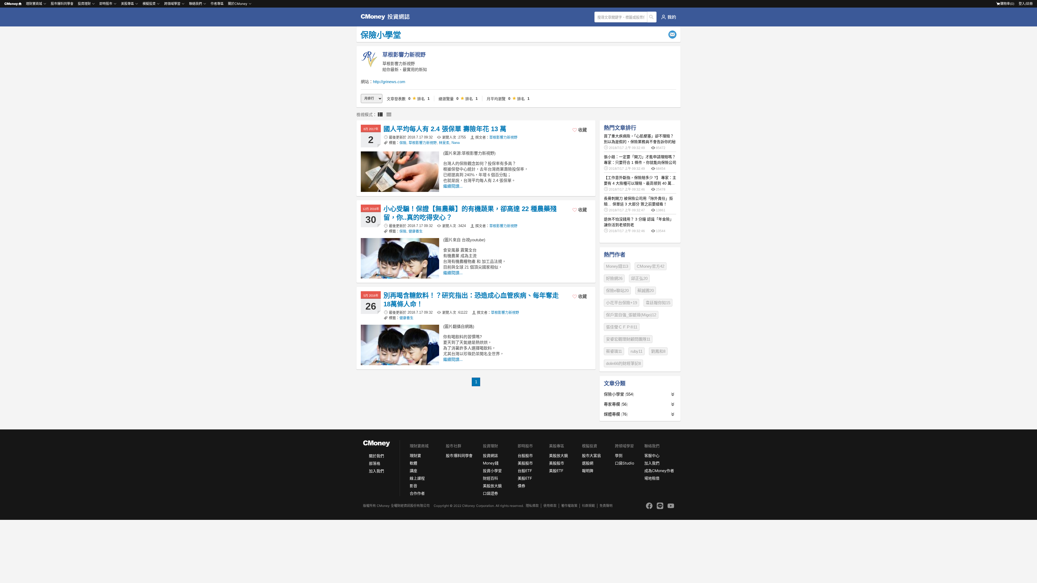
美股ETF (525, 478)
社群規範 (588, 506)
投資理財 (84, 4)
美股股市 (525, 463)
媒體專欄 (615, 414)
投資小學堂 (492, 470)
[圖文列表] (380, 114)
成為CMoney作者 (659, 470)
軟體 (413, 463)
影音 (413, 485)
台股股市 (525, 455)
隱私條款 (532, 506)
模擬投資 (149, 4)
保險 (402, 143)
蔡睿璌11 (614, 351)
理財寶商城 (34, 4)
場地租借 (651, 478)
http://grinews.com (389, 81)
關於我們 (376, 455)
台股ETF (525, 470)
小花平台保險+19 (621, 302)
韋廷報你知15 (658, 302)
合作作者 (417, 493)
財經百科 (490, 478)
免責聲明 (606, 506)
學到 (618, 455)
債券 (521, 485)
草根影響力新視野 (503, 137)
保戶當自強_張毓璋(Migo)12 (631, 315)
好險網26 (614, 278)
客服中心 (651, 455)
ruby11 (636, 351)
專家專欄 (615, 404)
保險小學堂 (618, 394)
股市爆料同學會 (62, 4)
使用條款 (549, 506)
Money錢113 (617, 266)
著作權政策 (569, 506)
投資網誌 (490, 455)
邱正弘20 (639, 278)
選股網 (587, 463)
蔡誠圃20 (645, 290)
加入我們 (376, 471)
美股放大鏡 (492, 485)
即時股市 (105, 4)
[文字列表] (388, 114)
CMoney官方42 (650, 266)
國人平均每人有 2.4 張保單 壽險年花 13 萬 (444, 129)
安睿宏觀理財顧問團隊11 (628, 339)
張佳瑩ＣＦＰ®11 (621, 327)
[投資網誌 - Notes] (388, 17)
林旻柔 (444, 143)
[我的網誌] (668, 17)
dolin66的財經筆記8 (623, 363)
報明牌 (587, 470)
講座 (413, 470)
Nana (456, 143)
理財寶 (415, 455)
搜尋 (652, 17)
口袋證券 (490, 493)
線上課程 (417, 478)
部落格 (374, 463)
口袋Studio (624, 463)
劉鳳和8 (658, 351)
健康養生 (416, 231)
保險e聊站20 (617, 290)
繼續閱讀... (453, 186)
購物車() (1007, 4)
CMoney (11, 4)
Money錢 (491, 463)
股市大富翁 (591, 455)
